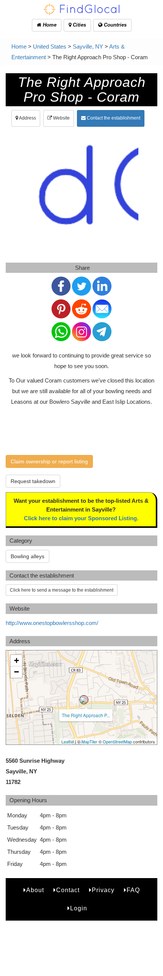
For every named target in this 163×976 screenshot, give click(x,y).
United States (49, 46)
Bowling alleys (27, 556)
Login (78, 908)
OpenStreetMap (117, 741)
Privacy (103, 890)
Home (48, 25)
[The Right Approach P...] (83, 699)
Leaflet (67, 741)
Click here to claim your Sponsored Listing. (81, 518)
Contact (68, 890)
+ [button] (16, 660)
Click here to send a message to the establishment (61, 590)
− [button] (16, 672)
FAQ (133, 890)
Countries (114, 25)
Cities (78, 25)
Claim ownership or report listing (49, 461)
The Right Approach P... (86, 715)
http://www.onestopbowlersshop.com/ (52, 623)
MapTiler (89, 741)
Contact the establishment (113, 118)
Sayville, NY (88, 46)
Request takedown (33, 481)
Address (27, 118)
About (35, 890)
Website (61, 118)
